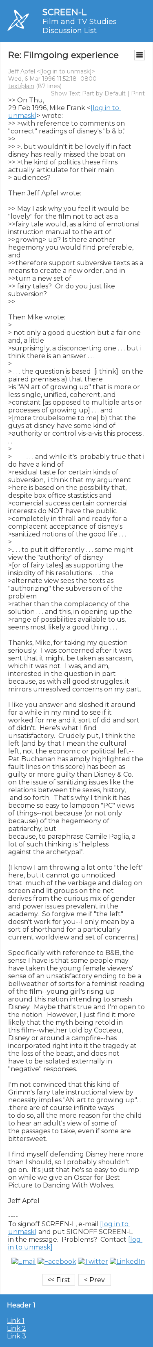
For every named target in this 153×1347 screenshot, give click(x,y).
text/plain (21, 86)
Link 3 (16, 1336)
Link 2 (16, 1328)
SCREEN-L (64, 12)
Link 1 (15, 1321)
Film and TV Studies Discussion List (79, 26)
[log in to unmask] (66, 71)
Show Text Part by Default (88, 93)
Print (138, 93)
